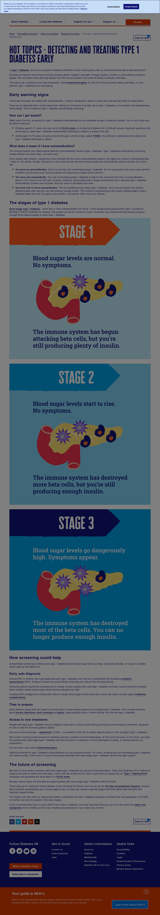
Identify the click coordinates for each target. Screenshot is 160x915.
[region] (80, 6)
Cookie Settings (113, 6)
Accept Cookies (131, 6)
